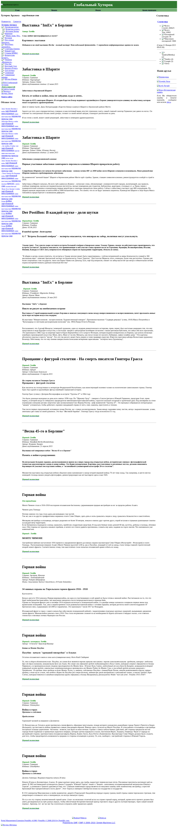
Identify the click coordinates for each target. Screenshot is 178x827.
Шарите (10, 121)
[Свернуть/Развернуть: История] (2, 38)
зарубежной (11, 111)
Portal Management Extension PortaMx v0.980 (19, 821)
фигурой (13, 186)
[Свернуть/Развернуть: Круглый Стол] (2, 66)
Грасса (4, 173)
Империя (8, 33)
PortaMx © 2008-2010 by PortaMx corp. (54, 821)
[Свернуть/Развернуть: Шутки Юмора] (2, 79)
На (13, 173)
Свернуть (17, 21)
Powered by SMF (70, 823)
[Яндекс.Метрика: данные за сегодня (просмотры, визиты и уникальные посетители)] (9, 825)
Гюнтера (9, 173)
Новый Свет (10, 51)
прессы (4, 119)
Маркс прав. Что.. (13, 36)
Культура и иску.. (13, 29)
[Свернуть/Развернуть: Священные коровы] (2, 75)
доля (17, 146)
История (8, 38)
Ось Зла (8, 64)
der (3, 146)
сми (10, 119)
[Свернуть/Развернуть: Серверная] (2, 73)
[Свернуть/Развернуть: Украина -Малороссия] (2, 60)
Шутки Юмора (11, 79)
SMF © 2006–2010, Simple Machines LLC (97, 823)
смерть (17, 183)
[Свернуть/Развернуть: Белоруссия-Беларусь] (2, 55)
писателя (4, 183)
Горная (3, 201)
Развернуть (6, 21)
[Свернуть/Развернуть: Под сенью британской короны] (2, 40)
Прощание (17, 173)
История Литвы (12, 31)
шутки (11, 158)
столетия (8, 186)
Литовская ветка (12, 27)
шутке (7, 158)
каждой (17, 150)
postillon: (7, 146)
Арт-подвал (10, 70)
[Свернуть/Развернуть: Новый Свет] (2, 51)
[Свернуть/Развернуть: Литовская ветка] (2, 27)
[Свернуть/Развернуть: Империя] (2, 34)
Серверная (9, 73)
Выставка (13, 108)
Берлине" (12, 189)
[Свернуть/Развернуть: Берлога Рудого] (2, 69)
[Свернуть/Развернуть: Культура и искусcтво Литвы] (3, 29)
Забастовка (4, 121)
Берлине (8, 108)
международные (6, 116)
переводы (16, 116)
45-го (7, 189)
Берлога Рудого (11, 68)
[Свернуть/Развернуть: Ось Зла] (2, 64)
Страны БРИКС (11, 53)
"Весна (3, 189)
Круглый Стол (11, 66)
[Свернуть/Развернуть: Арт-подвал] (2, 71)
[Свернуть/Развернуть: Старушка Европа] (2, 49)
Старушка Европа (12, 49)
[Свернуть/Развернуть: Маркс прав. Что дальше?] (3, 36)
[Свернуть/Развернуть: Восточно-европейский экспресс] (2, 45)
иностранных (7, 113)
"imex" (3, 108)
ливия (16, 114)
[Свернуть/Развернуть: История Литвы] (3, 32)
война (3, 111)
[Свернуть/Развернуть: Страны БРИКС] (2, 53)
